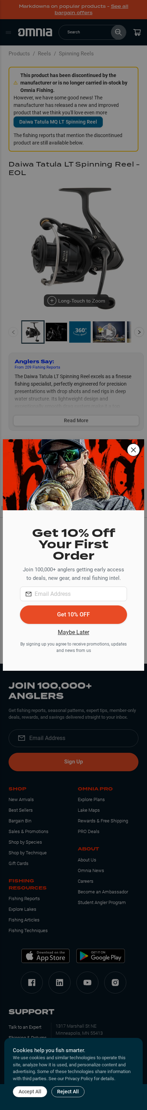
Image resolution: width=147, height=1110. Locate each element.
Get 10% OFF (73, 614)
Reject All (68, 1091)
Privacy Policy (79, 1078)
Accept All (30, 1091)
